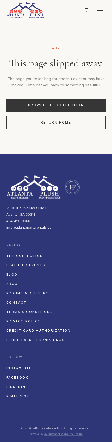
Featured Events (25, 265)
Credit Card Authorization (38, 330)
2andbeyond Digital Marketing (63, 433)
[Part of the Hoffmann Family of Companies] (72, 187)
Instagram (18, 368)
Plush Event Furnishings (35, 340)
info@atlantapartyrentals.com (30, 227)
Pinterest (18, 396)
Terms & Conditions (29, 312)
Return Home (56, 122)
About (13, 284)
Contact (16, 302)
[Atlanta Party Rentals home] (25, 10)
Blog (12, 274)
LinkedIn (16, 387)
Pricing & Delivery (27, 293)
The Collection (24, 256)
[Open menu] (100, 10)
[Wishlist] (86, 10)
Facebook (17, 377)
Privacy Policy (23, 321)
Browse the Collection (56, 105)
